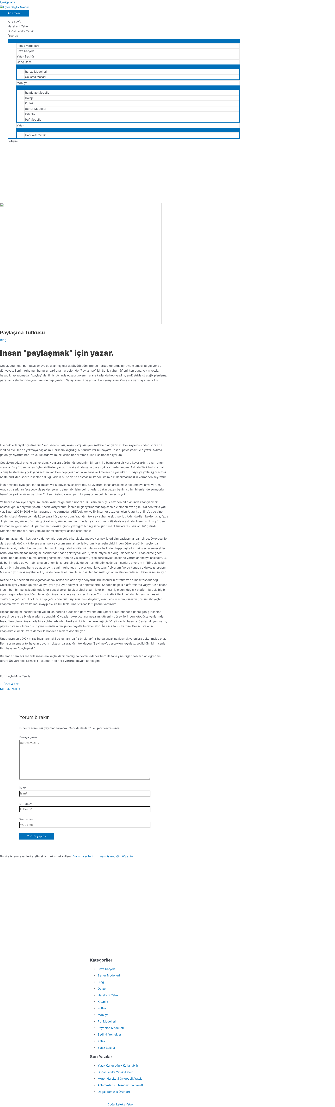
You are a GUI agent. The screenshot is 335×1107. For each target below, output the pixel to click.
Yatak (20, 125)
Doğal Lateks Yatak (21, 31)
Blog (3, 340)
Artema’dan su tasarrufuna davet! (120, 1085)
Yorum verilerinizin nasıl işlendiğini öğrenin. (103, 856)
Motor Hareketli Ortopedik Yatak (120, 1078)
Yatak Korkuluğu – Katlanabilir (118, 1065)
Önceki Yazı (9, 684)
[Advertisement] (120, 174)
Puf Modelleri (34, 119)
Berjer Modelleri (36, 109)
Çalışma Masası (35, 77)
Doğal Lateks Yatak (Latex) (116, 1072)
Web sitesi (26, 819)
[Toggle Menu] (124, 41)
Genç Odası (24, 62)
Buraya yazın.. (28, 737)
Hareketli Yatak (18, 26)
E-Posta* (25, 804)
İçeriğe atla (7, 2)
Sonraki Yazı (10, 689)
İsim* (23, 788)
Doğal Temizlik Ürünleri (114, 1092)
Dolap (29, 98)
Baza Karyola (25, 51)
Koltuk (29, 103)
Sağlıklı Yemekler (109, 1034)
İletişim (13, 141)
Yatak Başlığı (25, 56)
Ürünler (13, 36)
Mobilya (22, 83)
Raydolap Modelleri (38, 92)
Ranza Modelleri (28, 46)
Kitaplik (30, 114)
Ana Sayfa (14, 22)
